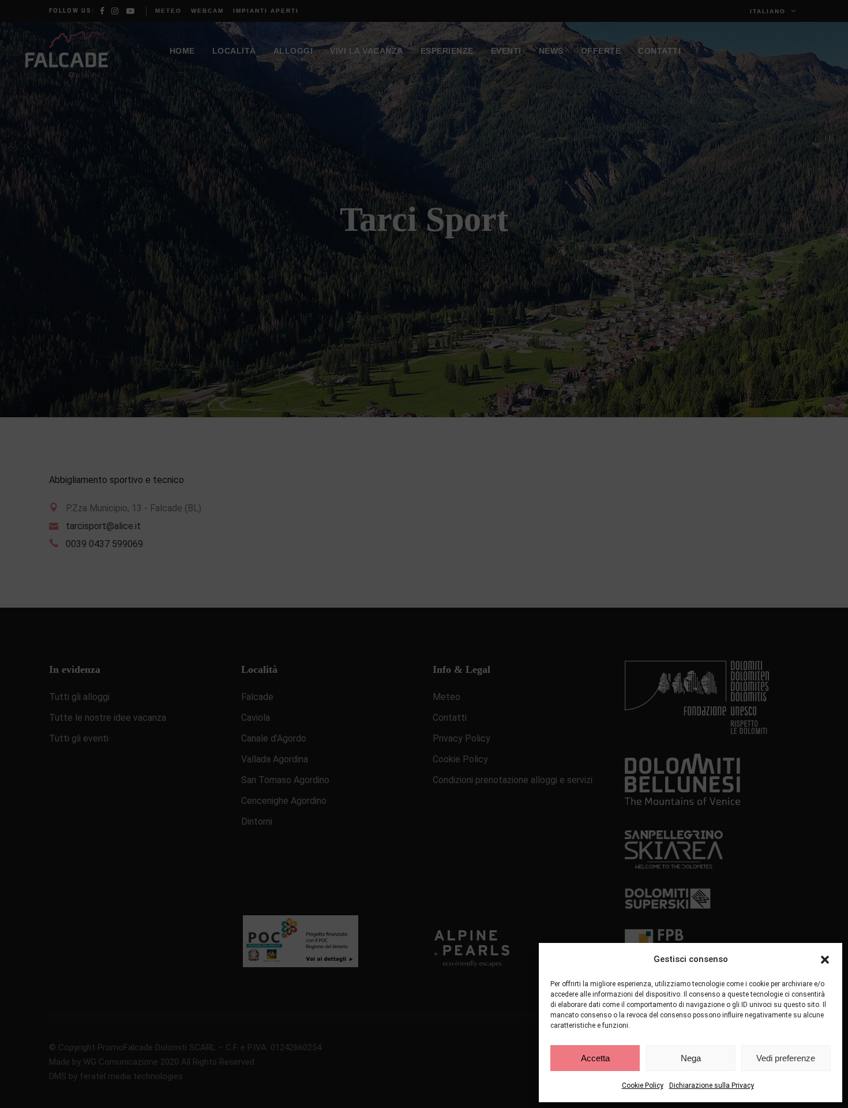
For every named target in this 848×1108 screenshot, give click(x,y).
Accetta (595, 1058)
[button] (825, 959)
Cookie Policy (642, 1085)
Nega (691, 1058)
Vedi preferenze (785, 1058)
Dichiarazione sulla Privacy (711, 1085)
